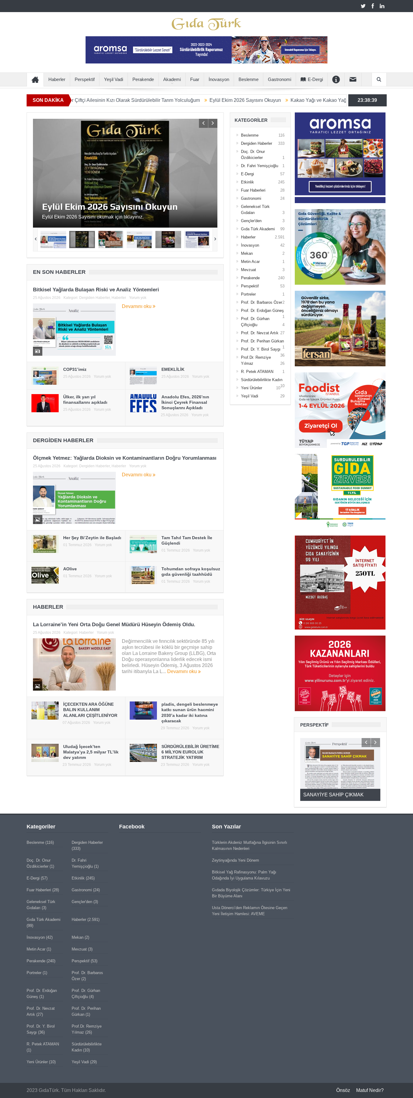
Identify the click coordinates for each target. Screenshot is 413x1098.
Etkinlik (247, 182)
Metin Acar (250, 261)
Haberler (56, 79)
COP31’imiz (74, 369)
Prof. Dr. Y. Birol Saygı (261, 349)
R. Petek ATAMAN (257, 371)
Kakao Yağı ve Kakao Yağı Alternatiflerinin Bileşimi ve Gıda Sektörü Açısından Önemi (110, 208)
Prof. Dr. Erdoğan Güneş (262, 310)
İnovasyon (219, 79)
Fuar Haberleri (253, 190)
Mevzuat (248, 269)
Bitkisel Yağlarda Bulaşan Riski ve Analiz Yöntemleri (96, 290)
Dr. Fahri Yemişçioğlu (259, 166)
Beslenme (249, 79)
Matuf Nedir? (370, 1090)
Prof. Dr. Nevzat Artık (259, 333)
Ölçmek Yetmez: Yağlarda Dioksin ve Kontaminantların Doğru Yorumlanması (124, 458)
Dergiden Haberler (94, 298)
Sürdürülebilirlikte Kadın (261, 379)
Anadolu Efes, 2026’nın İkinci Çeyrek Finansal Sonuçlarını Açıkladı (185, 402)
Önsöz (343, 1090)
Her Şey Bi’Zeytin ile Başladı (92, 537)
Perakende (143, 79)
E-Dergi (315, 79)
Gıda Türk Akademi (258, 229)
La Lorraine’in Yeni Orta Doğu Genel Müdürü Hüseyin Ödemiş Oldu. (114, 624)
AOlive (70, 568)
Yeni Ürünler (251, 388)
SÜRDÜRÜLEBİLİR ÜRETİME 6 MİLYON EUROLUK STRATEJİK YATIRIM (190, 752)
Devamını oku (137, 306)
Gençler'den (251, 221)
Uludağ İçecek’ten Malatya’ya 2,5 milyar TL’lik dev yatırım (91, 752)
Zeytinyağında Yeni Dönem (235, 860)
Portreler (248, 294)
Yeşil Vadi (113, 79)
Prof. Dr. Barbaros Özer (261, 302)
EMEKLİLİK (172, 369)
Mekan (247, 253)
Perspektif (85, 79)
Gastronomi (279, 79)
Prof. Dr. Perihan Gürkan (262, 341)
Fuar (194, 79)
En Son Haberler (59, 272)
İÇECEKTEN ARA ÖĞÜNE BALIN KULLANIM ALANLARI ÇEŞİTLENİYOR (90, 709)
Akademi (172, 79)
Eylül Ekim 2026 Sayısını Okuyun (201, 100)
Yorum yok (137, 298)
